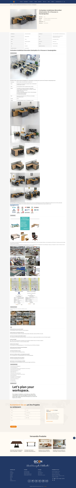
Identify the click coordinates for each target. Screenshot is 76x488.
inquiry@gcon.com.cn (57, 471)
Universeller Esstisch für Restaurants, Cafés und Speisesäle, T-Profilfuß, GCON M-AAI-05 (16, 451)
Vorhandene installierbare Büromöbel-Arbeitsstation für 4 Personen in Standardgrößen (24, 4)
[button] (61, 1)
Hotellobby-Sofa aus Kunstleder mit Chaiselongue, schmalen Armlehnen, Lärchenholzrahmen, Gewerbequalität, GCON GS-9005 (59, 451)
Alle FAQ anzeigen (49, 421)
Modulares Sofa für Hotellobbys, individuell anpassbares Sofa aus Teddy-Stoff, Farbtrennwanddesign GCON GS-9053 (45, 451)
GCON (11, 4)
